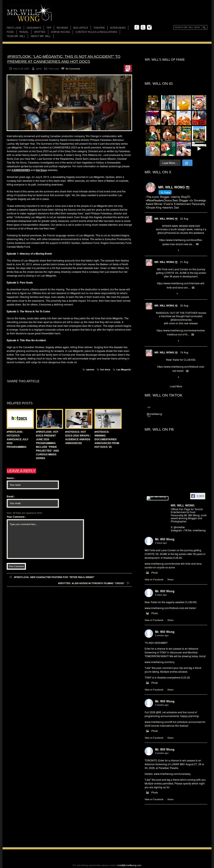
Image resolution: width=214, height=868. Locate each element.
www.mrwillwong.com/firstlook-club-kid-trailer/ (170, 608)
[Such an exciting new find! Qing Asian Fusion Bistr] (153, 133)
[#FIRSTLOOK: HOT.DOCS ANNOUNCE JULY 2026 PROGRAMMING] (19, 419)
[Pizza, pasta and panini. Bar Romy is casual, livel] (183, 118)
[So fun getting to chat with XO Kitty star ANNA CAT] (168, 118)
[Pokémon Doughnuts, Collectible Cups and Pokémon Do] (183, 133)
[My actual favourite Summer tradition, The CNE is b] (153, 118)
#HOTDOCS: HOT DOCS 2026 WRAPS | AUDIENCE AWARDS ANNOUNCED (77, 437)
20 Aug (184, 305)
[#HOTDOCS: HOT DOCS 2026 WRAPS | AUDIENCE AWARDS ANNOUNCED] (77, 419)
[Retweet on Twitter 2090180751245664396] (164, 377)
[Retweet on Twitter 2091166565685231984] (164, 250)
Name (11, 478)
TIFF (48, 27)
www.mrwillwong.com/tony (160, 662)
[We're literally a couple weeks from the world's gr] (153, 102)
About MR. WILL (41, 36)
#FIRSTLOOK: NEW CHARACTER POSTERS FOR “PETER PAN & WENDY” (54, 577)
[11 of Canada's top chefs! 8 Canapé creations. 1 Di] (153, 149)
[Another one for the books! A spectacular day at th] (199, 149)
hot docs (105, 369)
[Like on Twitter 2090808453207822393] (171, 294)
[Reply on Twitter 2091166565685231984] (158, 250)
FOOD (10, 32)
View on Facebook (154, 579)
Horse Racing (60, 32)
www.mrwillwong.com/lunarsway (172, 773)
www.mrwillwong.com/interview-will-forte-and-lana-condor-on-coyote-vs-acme (173, 565)
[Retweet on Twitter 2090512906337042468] (164, 341)
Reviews (62, 28)
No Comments (73, 68)
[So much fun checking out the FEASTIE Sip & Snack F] (199, 102)
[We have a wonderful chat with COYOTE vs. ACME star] (199, 118)
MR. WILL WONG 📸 (166, 218)
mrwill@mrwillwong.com (129, 865)
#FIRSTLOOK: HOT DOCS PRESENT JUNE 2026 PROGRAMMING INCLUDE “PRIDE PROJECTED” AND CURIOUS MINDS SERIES (47, 445)
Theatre (99, 27)
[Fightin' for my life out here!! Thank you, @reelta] (168, 102)
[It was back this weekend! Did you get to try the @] (183, 149)
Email (11, 496)
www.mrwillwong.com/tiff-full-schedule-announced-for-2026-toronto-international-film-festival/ (175, 723)
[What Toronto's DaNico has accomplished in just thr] (183, 102)
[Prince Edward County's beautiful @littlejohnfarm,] (199, 133)
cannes (90, 369)
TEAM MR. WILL (16, 36)
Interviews (118, 27)
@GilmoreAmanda (181, 319)
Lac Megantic (123, 369)
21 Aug (184, 262)
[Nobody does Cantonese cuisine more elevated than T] (168, 133)
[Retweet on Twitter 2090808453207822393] (164, 294)
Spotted (40, 32)
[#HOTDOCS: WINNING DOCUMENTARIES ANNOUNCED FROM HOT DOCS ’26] (107, 419)
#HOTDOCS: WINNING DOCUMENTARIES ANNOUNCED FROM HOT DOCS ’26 (106, 439)
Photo (154, 572)
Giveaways (34, 27)
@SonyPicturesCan (168, 232)
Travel (24, 32)
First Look (14, 27)
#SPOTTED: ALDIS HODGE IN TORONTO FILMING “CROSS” (91, 583)
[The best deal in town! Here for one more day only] (168, 149)
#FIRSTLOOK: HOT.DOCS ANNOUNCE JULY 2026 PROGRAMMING (17, 439)
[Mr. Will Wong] (157, 498)
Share (170, 579)
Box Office (80, 27)
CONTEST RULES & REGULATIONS (96, 32)
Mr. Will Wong (165, 539)
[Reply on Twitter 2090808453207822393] (158, 294)
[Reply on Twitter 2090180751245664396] (158, 377)
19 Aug (184, 352)
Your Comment (16, 517)
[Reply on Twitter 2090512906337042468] (158, 341)
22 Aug (184, 218)
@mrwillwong (154, 414)
